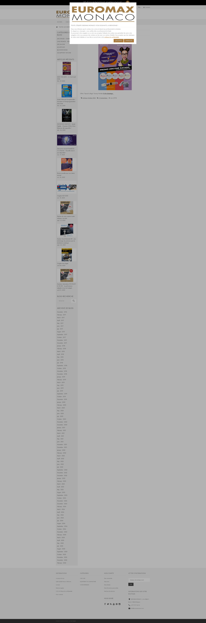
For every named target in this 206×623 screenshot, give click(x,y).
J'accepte (118, 41)
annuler (129, 41)
